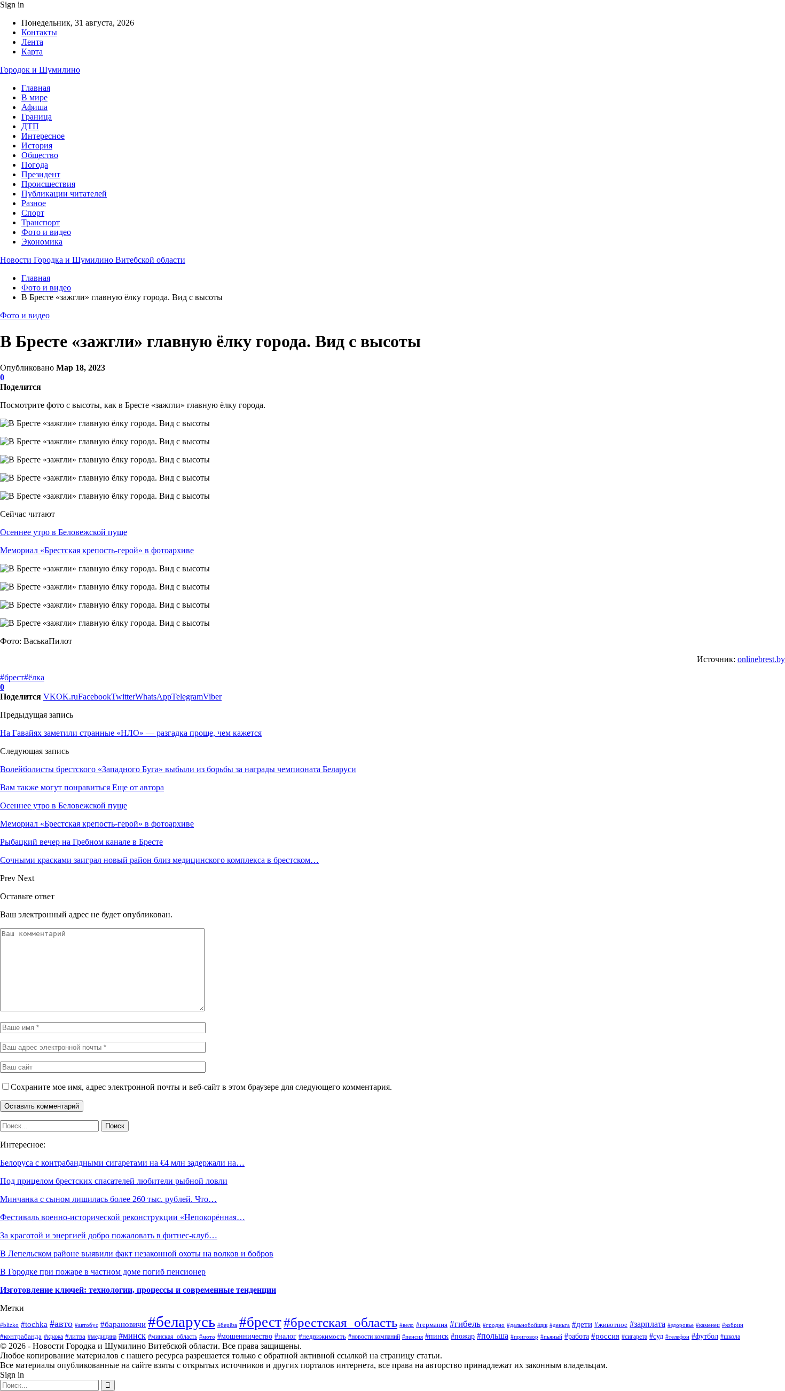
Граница (36, 116)
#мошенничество (244, 1336)
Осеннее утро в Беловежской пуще (63, 532)
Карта (32, 51)
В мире (34, 97)
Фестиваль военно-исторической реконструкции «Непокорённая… (122, 1217)
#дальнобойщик (527, 1325)
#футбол (705, 1336)
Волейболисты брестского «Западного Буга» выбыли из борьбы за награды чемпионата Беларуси (178, 769)
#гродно (494, 1325)
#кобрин (732, 1325)
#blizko (9, 1325)
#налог (285, 1336)
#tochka (34, 1324)
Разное (33, 203)
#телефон (677, 1336)
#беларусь (181, 1321)
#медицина (102, 1336)
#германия (432, 1325)
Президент (40, 174)
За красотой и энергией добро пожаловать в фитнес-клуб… (108, 1235)
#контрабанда (21, 1336)
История (36, 145)
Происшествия (48, 183)
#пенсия (412, 1336)
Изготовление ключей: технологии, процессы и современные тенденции (138, 1289)
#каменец (708, 1325)
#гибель (465, 1324)
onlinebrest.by (761, 659)
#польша (492, 1336)
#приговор (524, 1336)
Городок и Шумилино (40, 69)
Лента (32, 41)
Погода (34, 164)
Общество (39, 155)
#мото (207, 1336)
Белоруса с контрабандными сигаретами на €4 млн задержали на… (122, 1162)
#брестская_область (340, 1322)
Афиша (34, 107)
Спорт (32, 212)
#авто (61, 1323)
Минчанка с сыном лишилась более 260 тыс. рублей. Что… (108, 1199)
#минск (132, 1335)
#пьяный (551, 1337)
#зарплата (647, 1324)
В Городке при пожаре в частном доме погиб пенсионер (103, 1271)
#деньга (560, 1325)
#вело (406, 1325)
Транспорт (40, 222)
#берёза (227, 1325)
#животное (610, 1325)
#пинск (437, 1336)
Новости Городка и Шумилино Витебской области (92, 259)
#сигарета (634, 1336)
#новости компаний (374, 1336)
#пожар (463, 1336)
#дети (582, 1324)
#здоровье (681, 1325)
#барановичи (123, 1324)
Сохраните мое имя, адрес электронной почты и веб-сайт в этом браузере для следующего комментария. (201, 1086)
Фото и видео (46, 232)
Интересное (43, 135)
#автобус (86, 1325)
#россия (605, 1335)
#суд (656, 1336)
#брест (12, 677)
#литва (75, 1336)
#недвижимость (322, 1336)
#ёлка (34, 677)
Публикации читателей (64, 193)
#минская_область (172, 1336)
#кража (53, 1336)
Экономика (41, 241)
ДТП (30, 126)
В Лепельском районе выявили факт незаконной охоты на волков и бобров (136, 1253)
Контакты (39, 32)
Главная (35, 87)
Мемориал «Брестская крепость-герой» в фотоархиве (97, 550)
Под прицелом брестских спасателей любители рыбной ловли (113, 1180)
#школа (730, 1336)
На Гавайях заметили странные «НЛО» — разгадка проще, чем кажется (131, 732)
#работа (576, 1336)
